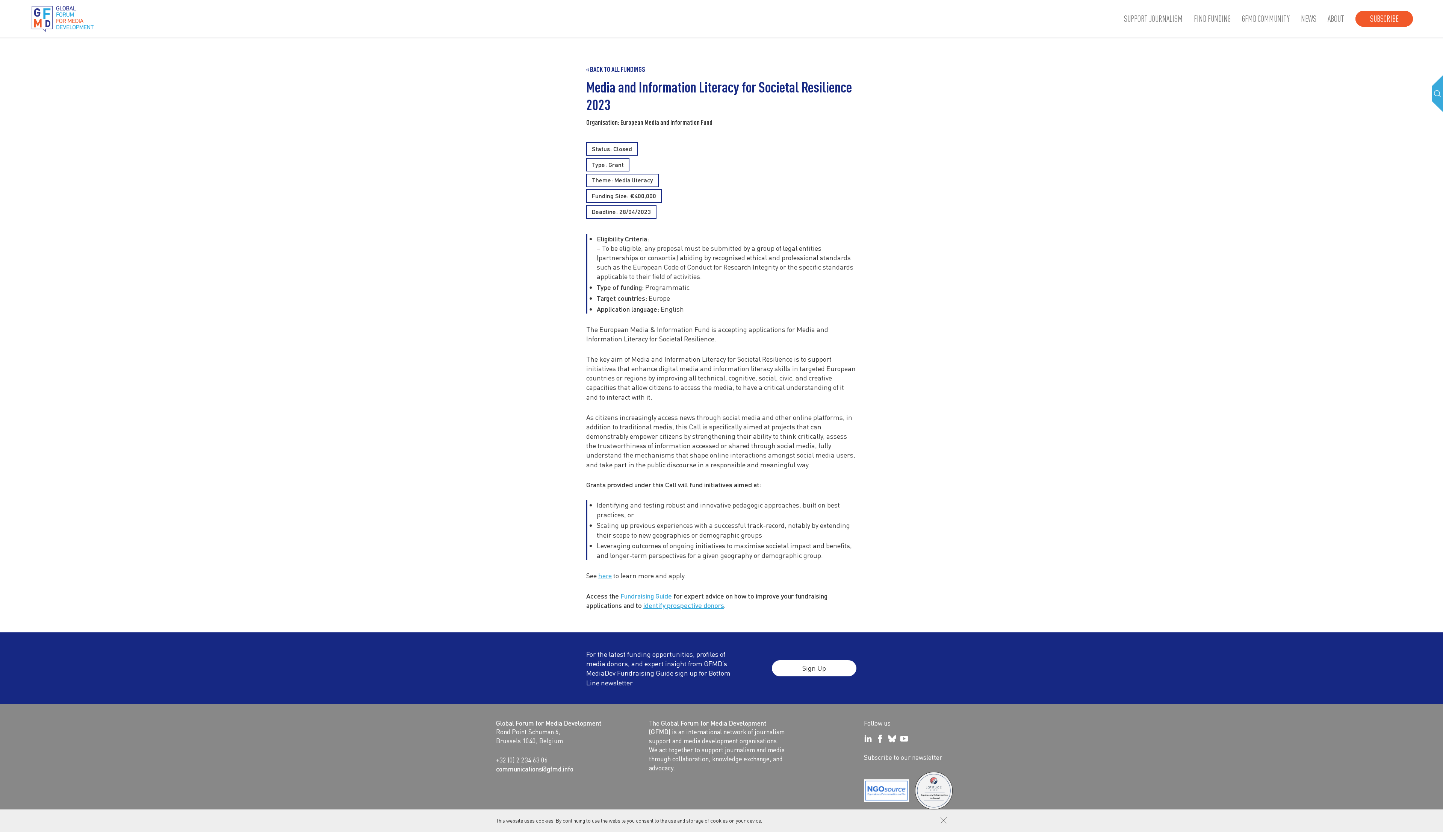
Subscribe (1384, 19)
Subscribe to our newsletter (903, 757)
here (605, 575)
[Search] (1437, 93)
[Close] (943, 820)
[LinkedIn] (868, 739)
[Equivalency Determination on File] (886, 790)
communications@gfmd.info (534, 769)
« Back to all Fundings (615, 69)
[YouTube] (904, 739)
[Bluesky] (892, 739)
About (1336, 19)
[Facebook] (880, 739)
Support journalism (1153, 19)
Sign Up (814, 668)
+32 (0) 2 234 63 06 (522, 760)
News (1308, 19)
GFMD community (1266, 19)
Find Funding (1212, 19)
